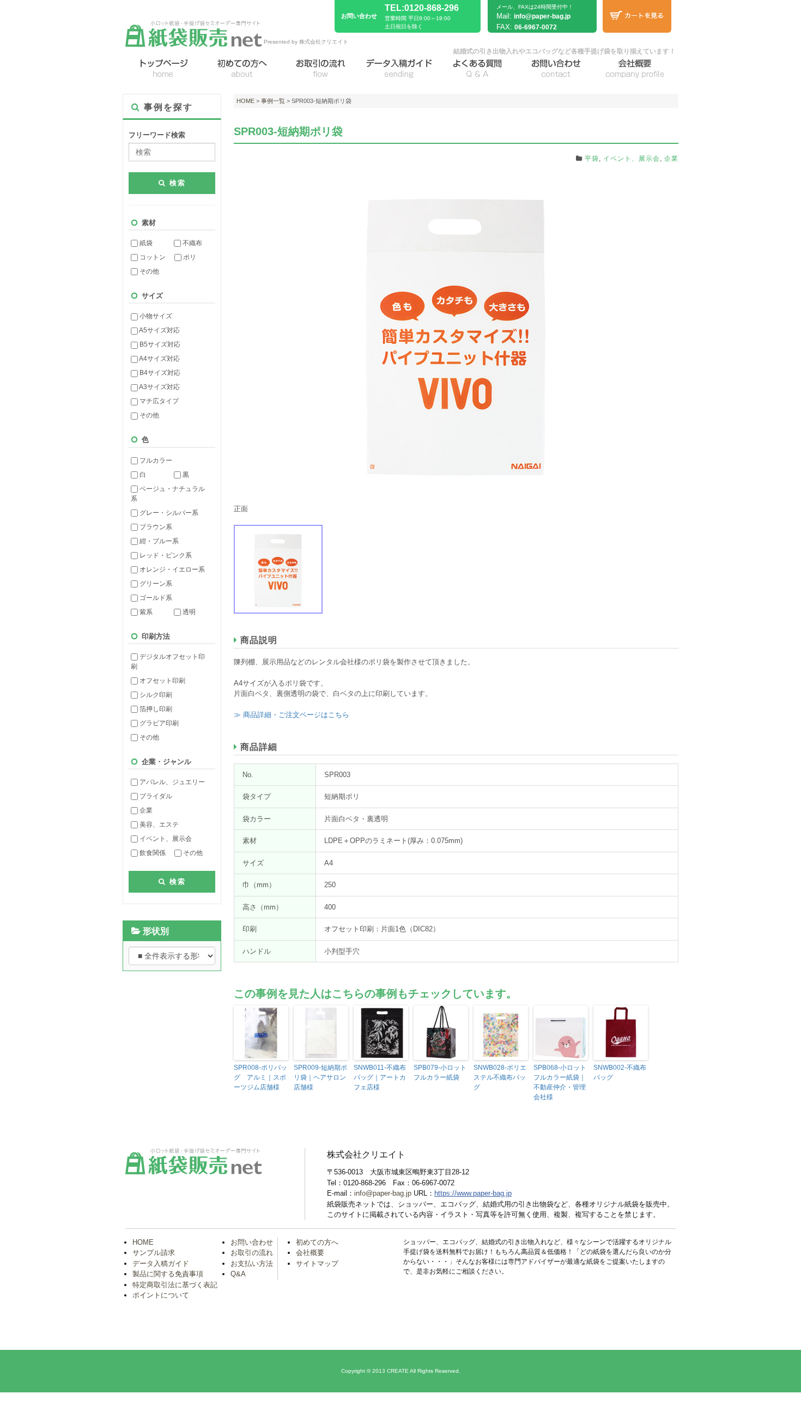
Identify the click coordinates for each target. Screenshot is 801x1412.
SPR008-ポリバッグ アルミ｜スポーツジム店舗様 (260, 1077)
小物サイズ (155, 316)
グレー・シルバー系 (168, 513)
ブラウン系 (155, 527)
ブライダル (155, 796)
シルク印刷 (155, 695)
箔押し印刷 (155, 709)
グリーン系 (155, 583)
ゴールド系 (155, 598)
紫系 (145, 612)
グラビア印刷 (158, 723)
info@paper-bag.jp (542, 16)
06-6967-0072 (535, 27)
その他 (148, 271)
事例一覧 (273, 101)
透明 (188, 612)
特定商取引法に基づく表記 (174, 1285)
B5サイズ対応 (159, 344)
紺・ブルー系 (158, 541)
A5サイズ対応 (159, 330)
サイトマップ (317, 1263)
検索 (176, 183)
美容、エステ (158, 824)
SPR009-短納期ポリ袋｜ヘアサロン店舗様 (320, 1077)
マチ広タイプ (158, 401)
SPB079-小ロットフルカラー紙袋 (440, 1072)
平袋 (592, 158)
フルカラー (155, 460)
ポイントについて (160, 1295)
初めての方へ (317, 1242)
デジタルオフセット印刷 (168, 661)
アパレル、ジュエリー (171, 782)
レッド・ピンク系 (165, 555)
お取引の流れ (251, 1253)
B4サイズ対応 (159, 373)
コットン (152, 257)
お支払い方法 (251, 1263)
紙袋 (145, 243)
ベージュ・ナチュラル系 (168, 493)
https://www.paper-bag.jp (473, 1193)
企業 (145, 810)
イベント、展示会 (165, 839)
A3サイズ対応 (159, 387)
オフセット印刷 (161, 680)
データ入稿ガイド (160, 1263)
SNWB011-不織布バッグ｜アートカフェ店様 (380, 1077)
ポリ (188, 257)
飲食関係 (152, 853)
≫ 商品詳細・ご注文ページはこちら (291, 715)
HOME (245, 101)
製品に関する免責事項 (167, 1274)
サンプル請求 (153, 1253)
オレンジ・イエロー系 (171, 569)
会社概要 (310, 1253)
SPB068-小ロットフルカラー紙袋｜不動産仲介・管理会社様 (559, 1082)
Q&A (238, 1274)
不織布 (191, 243)
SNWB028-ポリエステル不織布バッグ (500, 1077)
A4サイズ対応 (159, 358)
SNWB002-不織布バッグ (619, 1072)
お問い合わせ (251, 1242)
